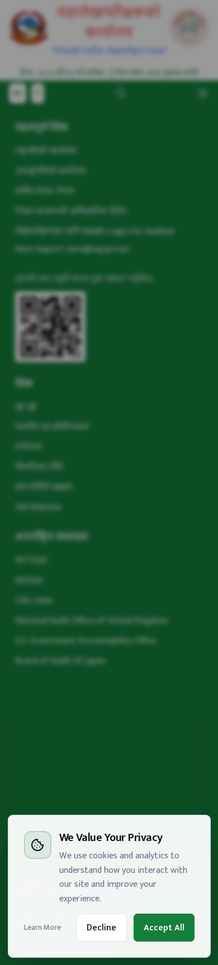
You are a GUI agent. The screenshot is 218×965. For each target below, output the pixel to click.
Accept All (164, 927)
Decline (101, 927)
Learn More (42, 928)
